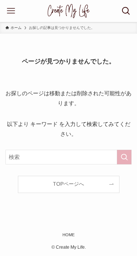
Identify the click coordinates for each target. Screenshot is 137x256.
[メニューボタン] (11, 11)
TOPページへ (68, 184)
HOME (68, 235)
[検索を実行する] (124, 157)
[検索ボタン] (126, 11)
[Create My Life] (68, 11)
